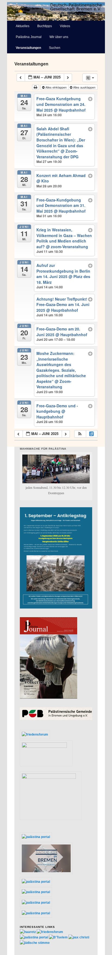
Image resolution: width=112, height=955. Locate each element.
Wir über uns (58, 37)
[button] (79, 434)
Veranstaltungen (28, 48)
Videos (65, 26)
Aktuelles (22, 26)
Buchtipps (44, 26)
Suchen (54, 48)
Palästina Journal (29, 37)
